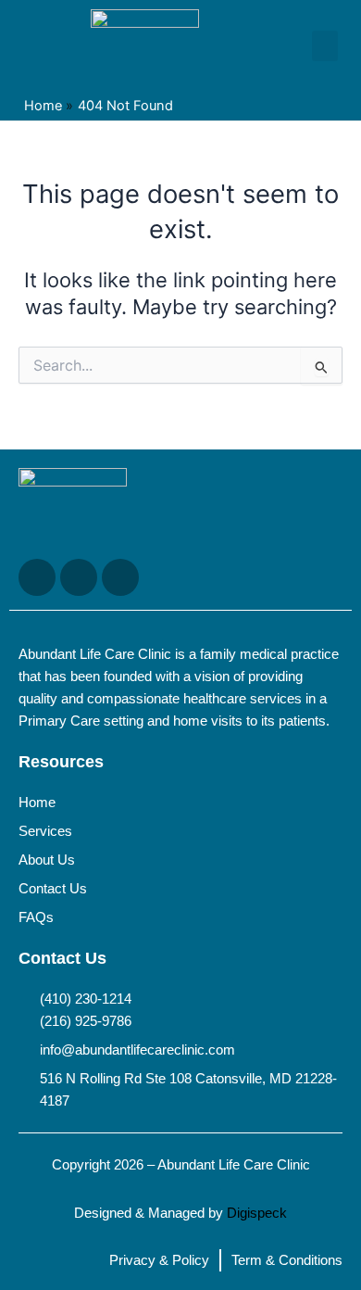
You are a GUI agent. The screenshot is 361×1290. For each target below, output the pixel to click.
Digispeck (257, 1213)
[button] (325, 46)
